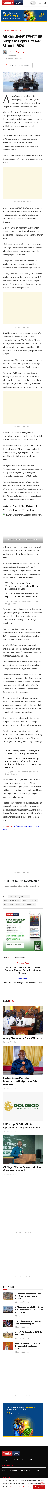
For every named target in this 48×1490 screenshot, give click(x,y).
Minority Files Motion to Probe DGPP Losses (23, 1038)
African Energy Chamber (18, 897)
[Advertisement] (22, 183)
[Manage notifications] (42, 1484)
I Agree (38, 1487)
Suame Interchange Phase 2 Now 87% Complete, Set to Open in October (28, 1296)
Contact (37, 1470)
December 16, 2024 (14, 56)
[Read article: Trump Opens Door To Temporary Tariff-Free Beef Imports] (8, 1323)
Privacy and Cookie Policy (20, 1486)
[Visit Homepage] (12, 3)
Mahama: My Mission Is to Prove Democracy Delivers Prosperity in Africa (28, 1345)
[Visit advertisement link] (24, 16)
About (4, 1470)
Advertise (13, 1470)
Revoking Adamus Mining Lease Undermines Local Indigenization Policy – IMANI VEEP (21, 1081)
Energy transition (30, 901)
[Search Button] (45, 3)
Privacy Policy (25, 1470)
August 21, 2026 (10, 1042)
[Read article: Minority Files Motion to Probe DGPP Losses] (23, 1020)
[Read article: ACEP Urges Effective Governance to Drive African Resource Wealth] (23, 1149)
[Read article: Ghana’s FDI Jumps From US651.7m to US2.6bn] (8, 1334)
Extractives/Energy (12, 31)
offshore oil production (25, 904)
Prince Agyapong (17, 52)
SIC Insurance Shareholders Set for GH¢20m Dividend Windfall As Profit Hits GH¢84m (29, 1309)
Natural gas (8, 904)
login (10, 957)
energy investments (12, 901)
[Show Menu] (40, 3)
